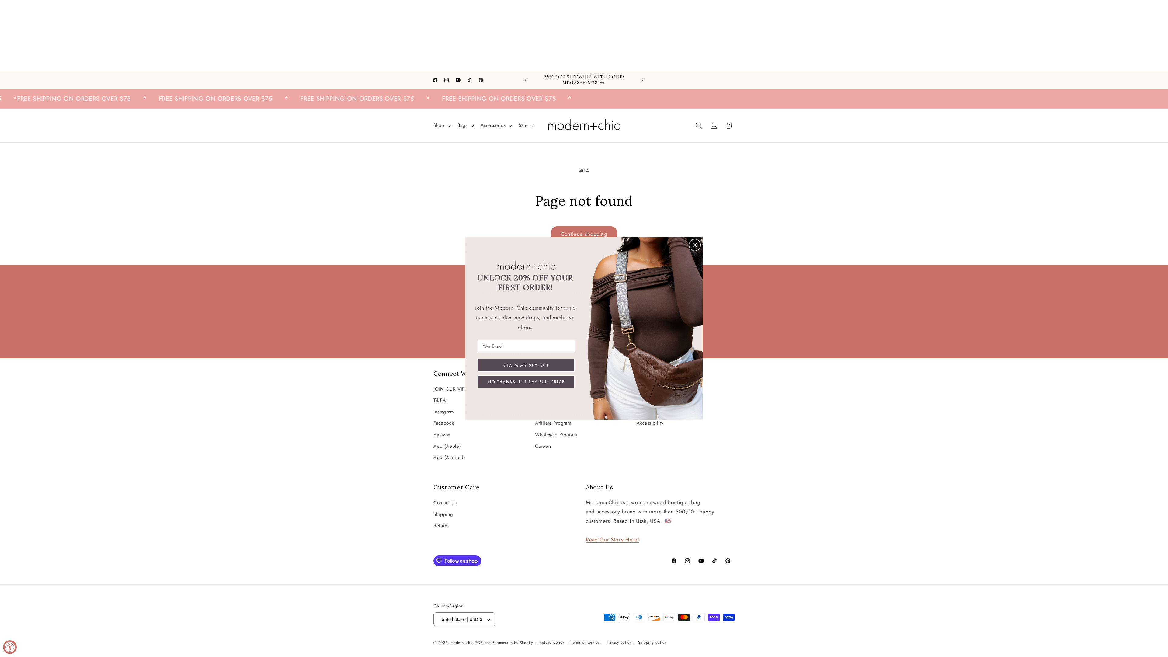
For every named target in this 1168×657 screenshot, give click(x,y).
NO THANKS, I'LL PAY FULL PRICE (526, 381)
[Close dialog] (695, 245)
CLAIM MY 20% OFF (526, 365)
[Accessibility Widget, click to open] (10, 647)
